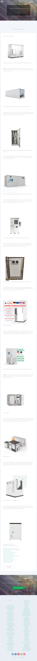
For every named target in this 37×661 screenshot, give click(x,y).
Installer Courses (10, 647)
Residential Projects (26, 612)
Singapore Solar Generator (8, 558)
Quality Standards (26, 647)
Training (10, 646)
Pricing (10, 631)
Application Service (18, 587)
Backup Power (10, 618)
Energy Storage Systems (10, 643)
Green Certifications (26, 650)
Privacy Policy (26, 645)
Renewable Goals (10, 628)
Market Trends (26, 620)
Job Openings (10, 637)
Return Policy (26, 643)
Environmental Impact (10, 630)
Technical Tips (26, 618)
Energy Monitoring (10, 620)
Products (26, 605)
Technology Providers (26, 630)
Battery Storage (26, 609)
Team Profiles (26, 604)
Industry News (26, 617)
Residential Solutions (10, 606)
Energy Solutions (10, 616)
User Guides (10, 648)
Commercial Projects (26, 613)
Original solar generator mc (8, 553)
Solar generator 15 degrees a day (9, 559)
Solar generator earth (20, 29)
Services (10, 611)
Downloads (26, 632)
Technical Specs (26, 635)
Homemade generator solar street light (10, 548)
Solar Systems (10, 605)
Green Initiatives (10, 627)
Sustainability (10, 626)
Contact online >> (18, 12)
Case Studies (26, 611)
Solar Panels (26, 607)
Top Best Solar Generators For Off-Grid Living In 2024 (17, 281)
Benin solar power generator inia (9, 554)
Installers (26, 628)
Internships (10, 638)
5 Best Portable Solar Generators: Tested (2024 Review (17, 194)
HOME (14, 29)
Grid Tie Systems (10, 617)
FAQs (10, 621)
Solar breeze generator (7, 562)
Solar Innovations (10, 645)
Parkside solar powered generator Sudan (10, 555)
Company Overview (26, 601)
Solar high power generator (8, 560)
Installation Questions (10, 623)
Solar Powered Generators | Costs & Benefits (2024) (16, 106)
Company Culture (10, 640)
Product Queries (10, 622)
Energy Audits (10, 615)
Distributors (26, 627)
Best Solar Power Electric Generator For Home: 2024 (17, 62)
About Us (26, 600)
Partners (26, 626)
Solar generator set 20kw (7, 557)
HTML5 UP (22, 657)
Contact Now (18, 591)
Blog (26, 616)
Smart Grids (10, 642)
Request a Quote (26, 623)
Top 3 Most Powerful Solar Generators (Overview (16, 237)
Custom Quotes (10, 635)
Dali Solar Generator (7, 550)
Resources (27, 631)
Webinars (26, 638)
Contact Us (26, 621)
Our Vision (26, 602)
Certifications (26, 646)
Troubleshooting (10, 625)
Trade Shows (26, 640)
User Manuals (26, 633)
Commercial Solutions (10, 607)
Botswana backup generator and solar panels (11, 549)
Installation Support (10, 612)
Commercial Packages (10, 633)
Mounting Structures (26, 610)
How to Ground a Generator (10, 500)
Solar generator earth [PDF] (8, 544)
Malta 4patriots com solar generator (10, 552)
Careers (10, 636)
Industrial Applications (26, 615)
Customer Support (26, 622)
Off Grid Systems (10, 609)
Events (26, 636)
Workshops (26, 637)
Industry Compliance (26, 648)
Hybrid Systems (10, 610)
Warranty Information (26, 642)
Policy (26, 641)
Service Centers (27, 625)
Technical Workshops (10, 650)
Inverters (26, 606)
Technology (10, 641)
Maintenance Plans (10, 613)
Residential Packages (10, 632)
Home (10, 600)
